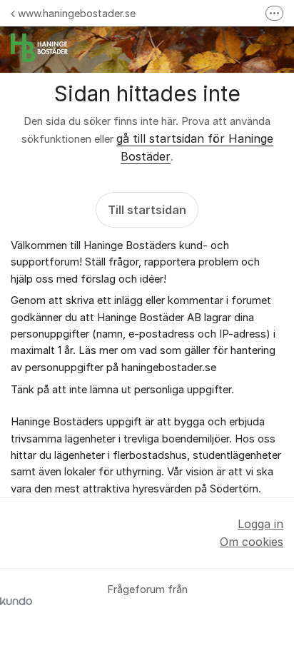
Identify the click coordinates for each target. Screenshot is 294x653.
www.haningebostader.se (77, 13)
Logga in (260, 524)
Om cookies (251, 542)
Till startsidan (147, 210)
